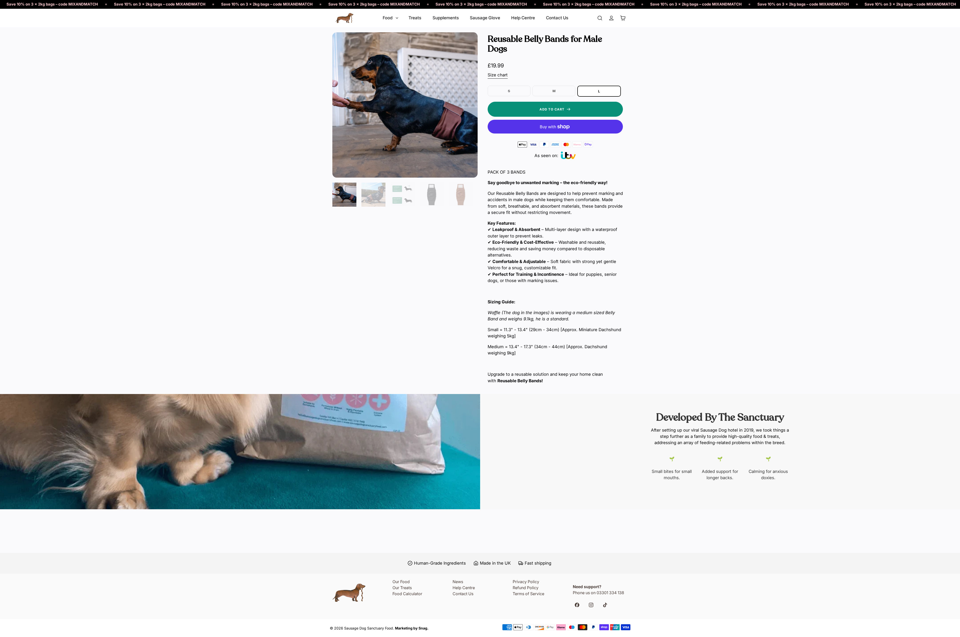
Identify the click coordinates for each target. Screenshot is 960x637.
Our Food (401, 581)
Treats (414, 17)
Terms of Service (528, 593)
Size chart (498, 74)
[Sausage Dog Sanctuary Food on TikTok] (607, 605)
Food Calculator (407, 593)
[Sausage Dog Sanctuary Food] (344, 18)
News (458, 581)
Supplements (446, 17)
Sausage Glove (485, 17)
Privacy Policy (526, 581)
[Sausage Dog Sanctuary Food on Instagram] (593, 605)
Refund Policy (525, 587)
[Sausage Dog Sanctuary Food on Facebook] (579, 605)
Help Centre (523, 17)
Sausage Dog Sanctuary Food (368, 628)
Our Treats (402, 587)
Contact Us (557, 17)
